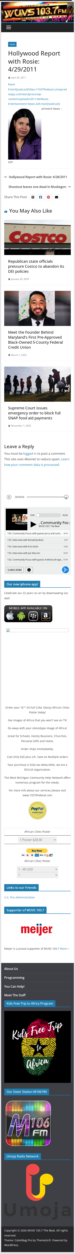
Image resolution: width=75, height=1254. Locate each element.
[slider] (66, 497)
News (12, 44)
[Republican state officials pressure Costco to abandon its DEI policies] (37, 223)
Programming (14, 977)
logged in (30, 453)
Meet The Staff (15, 995)
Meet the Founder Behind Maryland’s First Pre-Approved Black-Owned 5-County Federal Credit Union (35, 340)
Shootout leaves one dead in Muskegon (37, 187)
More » (64, 948)
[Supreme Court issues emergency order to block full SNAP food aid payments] (37, 369)
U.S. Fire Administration (19, 897)
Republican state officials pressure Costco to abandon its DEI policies (36, 266)
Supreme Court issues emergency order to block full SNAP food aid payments (34, 413)
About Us (11, 969)
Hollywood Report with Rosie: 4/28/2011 (38, 177)
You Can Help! (14, 986)
